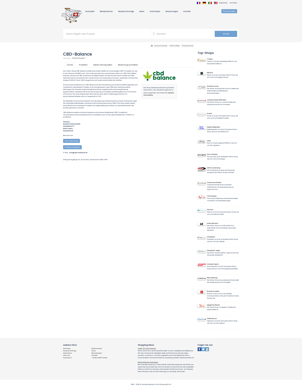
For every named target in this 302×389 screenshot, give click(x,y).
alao (209, 141)
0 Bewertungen (78, 58)
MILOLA (210, 72)
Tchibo (210, 59)
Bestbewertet (106, 11)
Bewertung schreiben (128, 64)
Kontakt (187, 11)
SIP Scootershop (213, 168)
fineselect (211, 237)
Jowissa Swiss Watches (216, 100)
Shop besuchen (187, 46)
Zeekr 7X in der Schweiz (147, 348)
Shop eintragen (229, 11)
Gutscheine (155, 11)
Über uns (66, 355)
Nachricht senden (160, 46)
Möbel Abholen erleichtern (148, 362)
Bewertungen (172, 11)
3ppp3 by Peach (213, 305)
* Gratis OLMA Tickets (99, 358)
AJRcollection (212, 223)
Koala (209, 113)
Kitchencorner (213, 86)
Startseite (89, 11)
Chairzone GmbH (214, 182)
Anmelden (233, 3)
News (141, 11)
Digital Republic (213, 127)
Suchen (226, 34)
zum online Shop (71, 141)
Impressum (67, 358)
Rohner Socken (213, 291)
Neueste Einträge (126, 11)
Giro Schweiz (212, 154)
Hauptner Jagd (213, 250)
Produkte (83, 64)
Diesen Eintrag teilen (102, 64)
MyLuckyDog (212, 278)
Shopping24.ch (165, 384)
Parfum (210, 209)
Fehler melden (175, 46)
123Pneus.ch (212, 318)
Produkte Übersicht (72, 147)
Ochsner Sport (213, 264)
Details (70, 64)
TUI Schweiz (212, 196)
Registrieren (223, 3)
